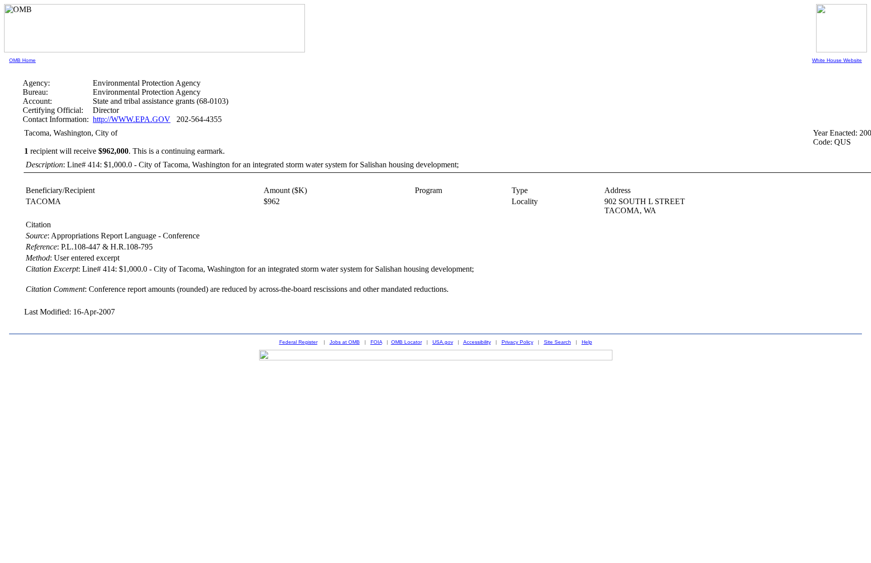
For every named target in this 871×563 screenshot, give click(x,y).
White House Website (837, 60)
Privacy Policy (517, 342)
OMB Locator (406, 342)
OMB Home (22, 60)
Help (587, 342)
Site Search (557, 342)
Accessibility (477, 342)
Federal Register (298, 342)
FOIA (376, 342)
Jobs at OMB (345, 342)
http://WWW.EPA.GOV (131, 119)
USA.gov (442, 342)
